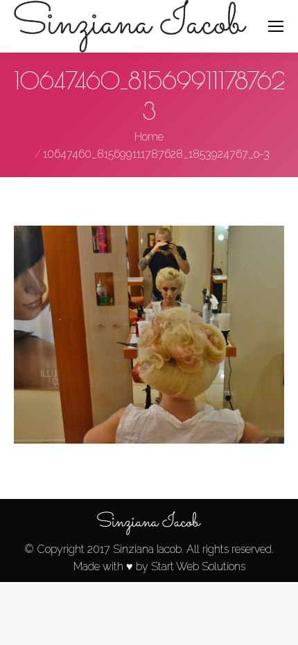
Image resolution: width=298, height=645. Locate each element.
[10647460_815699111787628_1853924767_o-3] (149, 335)
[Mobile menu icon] (276, 26)
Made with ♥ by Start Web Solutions (159, 566)
